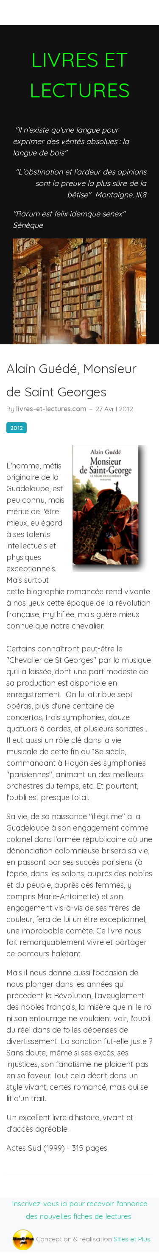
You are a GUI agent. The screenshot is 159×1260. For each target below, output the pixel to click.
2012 (16, 427)
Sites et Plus (132, 1239)
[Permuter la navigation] (20, 12)
